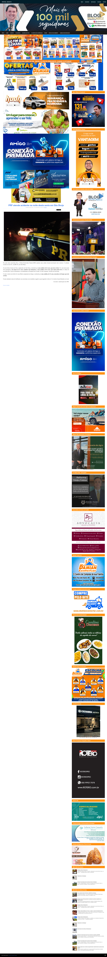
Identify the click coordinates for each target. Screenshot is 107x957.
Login (7, 32)
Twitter (104, 1)
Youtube (99, 1)
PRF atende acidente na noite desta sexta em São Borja (36, 205)
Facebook (87, 1)
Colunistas (18, 32)
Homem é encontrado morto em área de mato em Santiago (87, 940)
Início (82, 1)
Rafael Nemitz (6, 2)
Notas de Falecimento (53, 32)
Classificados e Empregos (36, 32)
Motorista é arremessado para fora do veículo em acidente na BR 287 (89, 934)
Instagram (93, 1)
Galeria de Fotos (25, 32)
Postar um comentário (6, 285)
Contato (12, 32)
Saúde (45, 32)
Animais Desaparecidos (65, 32)
